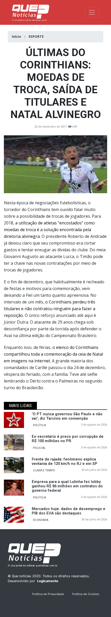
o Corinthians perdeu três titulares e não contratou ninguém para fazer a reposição (49, 308)
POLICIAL (39, 448)
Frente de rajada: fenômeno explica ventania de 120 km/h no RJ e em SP (64, 461)
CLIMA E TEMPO (44, 470)
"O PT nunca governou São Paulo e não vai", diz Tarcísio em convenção (67, 416)
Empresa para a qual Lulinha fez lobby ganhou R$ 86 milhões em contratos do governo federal (67, 486)
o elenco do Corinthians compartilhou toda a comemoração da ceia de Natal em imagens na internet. (53, 354)
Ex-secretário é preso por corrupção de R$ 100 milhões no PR (68, 438)
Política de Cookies (85, 594)
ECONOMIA (40, 520)
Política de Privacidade (48, 594)
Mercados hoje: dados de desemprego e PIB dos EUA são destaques (68, 511)
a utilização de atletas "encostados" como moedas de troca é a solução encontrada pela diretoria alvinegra (49, 229)
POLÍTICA (39, 425)
